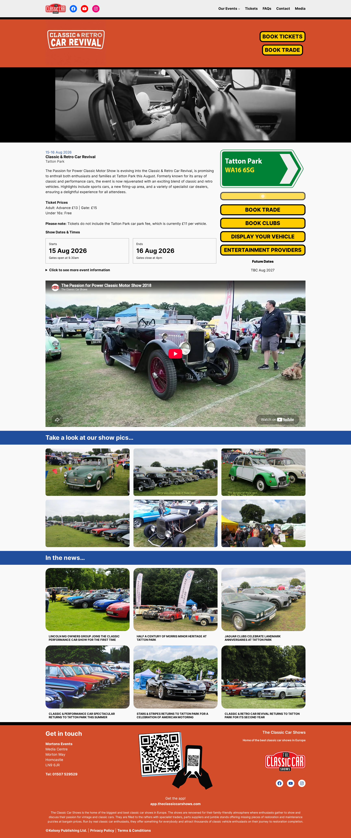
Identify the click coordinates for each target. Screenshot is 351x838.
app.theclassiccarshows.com (175, 804)
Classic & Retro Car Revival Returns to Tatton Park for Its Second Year (262, 715)
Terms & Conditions (134, 830)
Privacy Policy (102, 830)
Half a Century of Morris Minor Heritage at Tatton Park (172, 637)
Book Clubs (262, 223)
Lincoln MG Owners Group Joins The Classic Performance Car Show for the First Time (84, 637)
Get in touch (64, 733)
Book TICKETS (282, 36)
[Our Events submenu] (239, 9)
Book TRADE (282, 50)
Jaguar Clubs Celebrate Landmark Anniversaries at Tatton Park (253, 637)
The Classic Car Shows (284, 732)
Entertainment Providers (262, 250)
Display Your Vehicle (263, 236)
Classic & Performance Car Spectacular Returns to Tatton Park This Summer (82, 715)
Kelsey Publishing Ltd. (68, 830)
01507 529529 (64, 774)
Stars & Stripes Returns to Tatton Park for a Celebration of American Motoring (172, 715)
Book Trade (262, 210)
